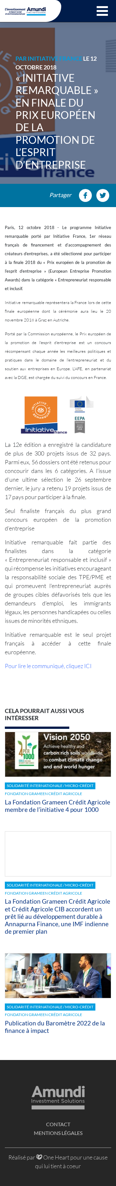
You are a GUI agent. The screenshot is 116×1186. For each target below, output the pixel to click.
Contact (58, 1124)
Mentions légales (58, 1133)
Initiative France (55, 58)
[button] (102, 11)
